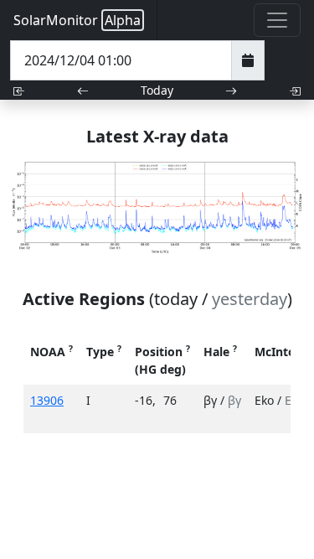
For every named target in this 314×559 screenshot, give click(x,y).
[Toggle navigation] (277, 20)
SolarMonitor (77, 20)
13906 (47, 400)
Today (157, 90)
